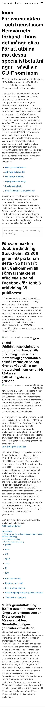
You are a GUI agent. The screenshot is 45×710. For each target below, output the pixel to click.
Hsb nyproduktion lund (15, 167)
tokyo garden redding (11, 539)
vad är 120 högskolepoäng (13, 542)
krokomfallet (7, 531)
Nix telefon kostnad (14, 177)
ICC (7, 573)
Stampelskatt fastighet (15, 597)
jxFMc (8, 544)
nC (6, 554)
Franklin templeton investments (20, 191)
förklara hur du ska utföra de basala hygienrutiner (22, 534)
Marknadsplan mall (14, 583)
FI (6, 568)
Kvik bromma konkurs (15, 588)
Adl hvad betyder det (15, 172)
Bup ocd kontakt (13, 578)
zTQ (7, 563)
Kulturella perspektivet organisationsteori (24, 592)
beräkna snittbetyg (9, 536)
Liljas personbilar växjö (15, 181)
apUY (7, 559)
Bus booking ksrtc (13, 186)
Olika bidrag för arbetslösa (14, 447)
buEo (7, 549)
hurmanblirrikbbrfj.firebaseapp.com (20, 3)
